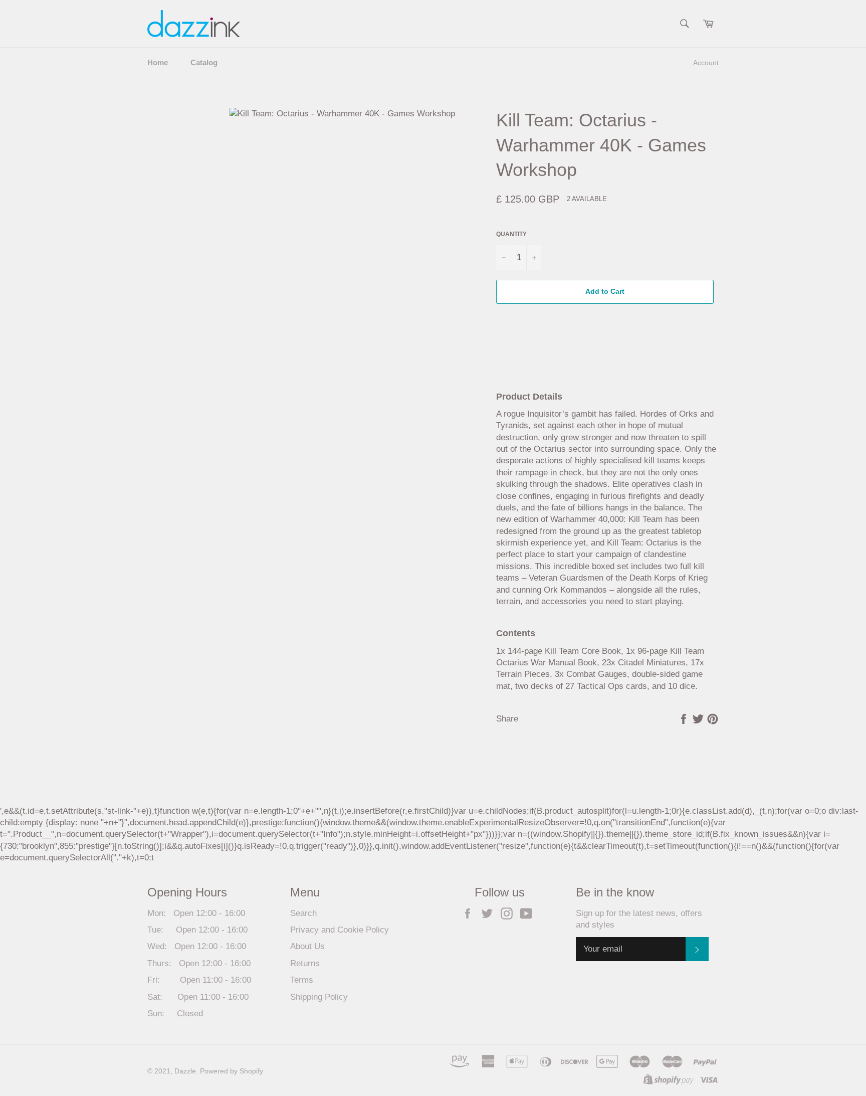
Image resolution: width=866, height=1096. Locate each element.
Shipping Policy (319, 997)
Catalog (204, 62)
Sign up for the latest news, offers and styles (639, 919)
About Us (307, 946)
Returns (305, 963)
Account (706, 63)
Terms (301, 980)
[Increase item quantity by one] (533, 257)
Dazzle (185, 1071)
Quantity (511, 234)
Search (303, 913)
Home (157, 62)
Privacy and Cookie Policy (339, 930)
